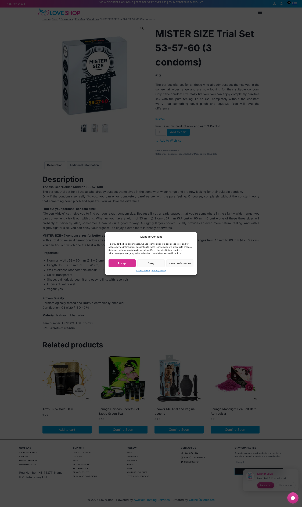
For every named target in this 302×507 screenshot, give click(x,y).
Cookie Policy (143, 270)
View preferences (180, 263)
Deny (151, 263)
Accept (122, 263)
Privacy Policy (159, 270)
